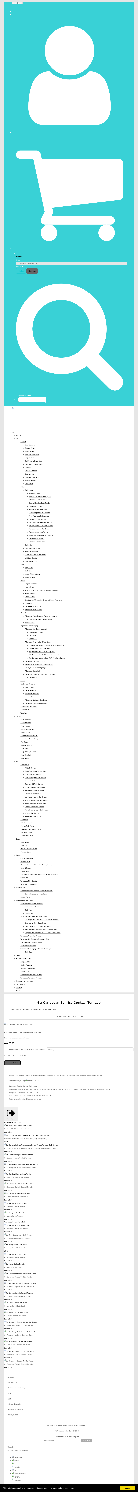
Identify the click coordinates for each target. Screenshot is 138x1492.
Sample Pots (25, 710)
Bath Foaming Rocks (32, 548)
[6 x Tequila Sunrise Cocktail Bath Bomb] (19, 1351)
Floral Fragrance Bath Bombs (39, 513)
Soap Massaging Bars (32, 477)
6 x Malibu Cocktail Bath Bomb (15, 1316)
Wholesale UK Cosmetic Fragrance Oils (39, 664)
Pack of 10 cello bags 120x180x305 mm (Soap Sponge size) (25, 1138)
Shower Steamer (31, 471)
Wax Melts (28, 603)
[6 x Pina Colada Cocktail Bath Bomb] (18, 1341)
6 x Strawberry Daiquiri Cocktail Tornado (18, 1187)
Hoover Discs (29, 587)
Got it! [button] (127, 1488)
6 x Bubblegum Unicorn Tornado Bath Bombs (20, 1168)
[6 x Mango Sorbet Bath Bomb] (15, 1245)
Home (22, 580)
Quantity (7, 1056)
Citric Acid (32, 635)
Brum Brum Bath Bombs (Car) (40, 496)
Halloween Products (32, 694)
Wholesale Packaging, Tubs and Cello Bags (40, 674)
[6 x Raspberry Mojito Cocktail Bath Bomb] (19, 1332)
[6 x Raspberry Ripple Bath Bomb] (16, 1225)
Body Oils (28, 571)
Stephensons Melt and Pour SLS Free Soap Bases (47, 658)
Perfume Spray (30, 577)
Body (22, 564)
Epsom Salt (33, 639)
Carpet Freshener (31, 584)
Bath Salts (28, 545)
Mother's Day (29, 697)
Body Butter (29, 568)
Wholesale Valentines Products (36, 703)
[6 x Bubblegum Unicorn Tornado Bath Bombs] (21, 1164)
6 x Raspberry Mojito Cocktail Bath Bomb (18, 1335)
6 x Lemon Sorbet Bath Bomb (14, 1306)
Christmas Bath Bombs (37, 500)
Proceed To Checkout (76, 1016)
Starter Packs (29, 622)
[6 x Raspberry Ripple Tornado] (15, 1203)
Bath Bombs (29, 490)
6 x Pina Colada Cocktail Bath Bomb (17, 1345)
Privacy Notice (13, 1415)
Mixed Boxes (25, 613)
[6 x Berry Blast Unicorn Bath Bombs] (18, 1126)
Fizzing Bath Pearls (31, 551)
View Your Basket (61, 1016)
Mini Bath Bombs (31, 558)
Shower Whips (30, 448)
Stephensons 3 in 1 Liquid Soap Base (42, 652)
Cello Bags (33, 677)
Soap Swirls (29, 484)
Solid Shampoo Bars (32, 454)
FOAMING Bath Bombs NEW (35, 555)
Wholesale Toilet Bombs (33, 610)
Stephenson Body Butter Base (39, 648)
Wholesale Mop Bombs (33, 606)
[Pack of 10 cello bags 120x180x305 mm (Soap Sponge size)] (26, 1135)
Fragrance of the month (28, 706)
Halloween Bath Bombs (37, 519)
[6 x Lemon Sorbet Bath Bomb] (15, 1303)
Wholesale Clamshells (32, 671)
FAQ (9, 1393)
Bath (22, 487)
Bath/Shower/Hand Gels (33, 461)
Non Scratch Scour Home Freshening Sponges (41, 590)
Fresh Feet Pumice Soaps (34, 464)
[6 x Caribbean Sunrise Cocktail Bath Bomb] (20, 1274)
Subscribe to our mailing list (67, 1437)
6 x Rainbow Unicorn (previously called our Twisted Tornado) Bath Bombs (30, 1148)
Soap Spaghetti (30, 480)
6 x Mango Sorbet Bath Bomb (14, 1248)
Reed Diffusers (30, 593)
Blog (9, 1399)
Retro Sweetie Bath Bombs (38, 532)
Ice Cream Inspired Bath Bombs (40, 522)
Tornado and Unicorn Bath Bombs (41, 535)
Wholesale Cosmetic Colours (35, 661)
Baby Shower (29, 687)
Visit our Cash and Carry (16, 1388)
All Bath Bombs (34, 493)
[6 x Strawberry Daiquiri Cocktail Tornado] (19, 1184)
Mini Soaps (29, 467)
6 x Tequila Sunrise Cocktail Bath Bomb (18, 1354)
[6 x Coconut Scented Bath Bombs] (17, 1193)
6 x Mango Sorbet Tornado (13, 1216)
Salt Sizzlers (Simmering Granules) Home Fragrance (43, 600)
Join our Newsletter (14, 1404)
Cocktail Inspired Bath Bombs (39, 503)
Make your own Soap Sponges (35, 668)
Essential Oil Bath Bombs (38, 509)
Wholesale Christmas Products (36, 700)
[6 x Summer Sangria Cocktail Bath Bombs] (20, 1283)
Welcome (19, 435)
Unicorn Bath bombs (36, 538)
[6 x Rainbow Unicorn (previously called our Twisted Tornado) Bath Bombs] (31, 1145)
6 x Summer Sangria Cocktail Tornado (17, 1158)
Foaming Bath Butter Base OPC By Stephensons (46, 645)
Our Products (12, 1382)
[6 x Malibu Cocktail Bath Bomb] (16, 1312)
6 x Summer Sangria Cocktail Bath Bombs (19, 1287)
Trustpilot (11, 1447)
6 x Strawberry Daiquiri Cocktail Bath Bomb (19, 1325)
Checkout (32, 271)
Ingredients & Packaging (29, 626)
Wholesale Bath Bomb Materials (36, 629)
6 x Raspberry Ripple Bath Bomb (15, 1228)
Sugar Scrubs (29, 458)
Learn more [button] (69, 1488)
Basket (21, 271)
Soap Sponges (30, 445)
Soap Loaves (29, 451)
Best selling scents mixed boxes (40, 619)
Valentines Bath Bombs (37, 542)
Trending (23, 713)
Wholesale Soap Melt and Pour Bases (38, 642)
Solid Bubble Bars (31, 561)
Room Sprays (30, 597)
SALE (22, 681)
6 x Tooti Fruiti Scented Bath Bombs (16, 1177)
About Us (11, 1377)
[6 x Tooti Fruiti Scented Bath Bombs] (17, 1174)
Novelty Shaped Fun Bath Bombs (41, 526)
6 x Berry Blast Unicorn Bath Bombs (17, 1129)
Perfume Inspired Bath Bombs (39, 529)
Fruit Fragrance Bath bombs (39, 516)
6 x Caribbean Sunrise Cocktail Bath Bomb (19, 1277)
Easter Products (30, 690)
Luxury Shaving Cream (33, 574)
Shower (23, 442)
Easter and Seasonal (27, 684)
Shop (18, 438)
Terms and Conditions (15, 1409)
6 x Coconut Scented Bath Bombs (16, 1197)
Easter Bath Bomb (35, 506)
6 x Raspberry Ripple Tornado (14, 1206)
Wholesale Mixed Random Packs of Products (41, 616)
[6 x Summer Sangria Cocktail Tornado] (18, 1155)
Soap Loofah (29, 474)
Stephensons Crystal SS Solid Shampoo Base (45, 655)
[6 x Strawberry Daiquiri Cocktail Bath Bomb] (20, 1322)
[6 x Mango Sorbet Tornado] (14, 1213)
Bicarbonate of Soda (36, 632)
